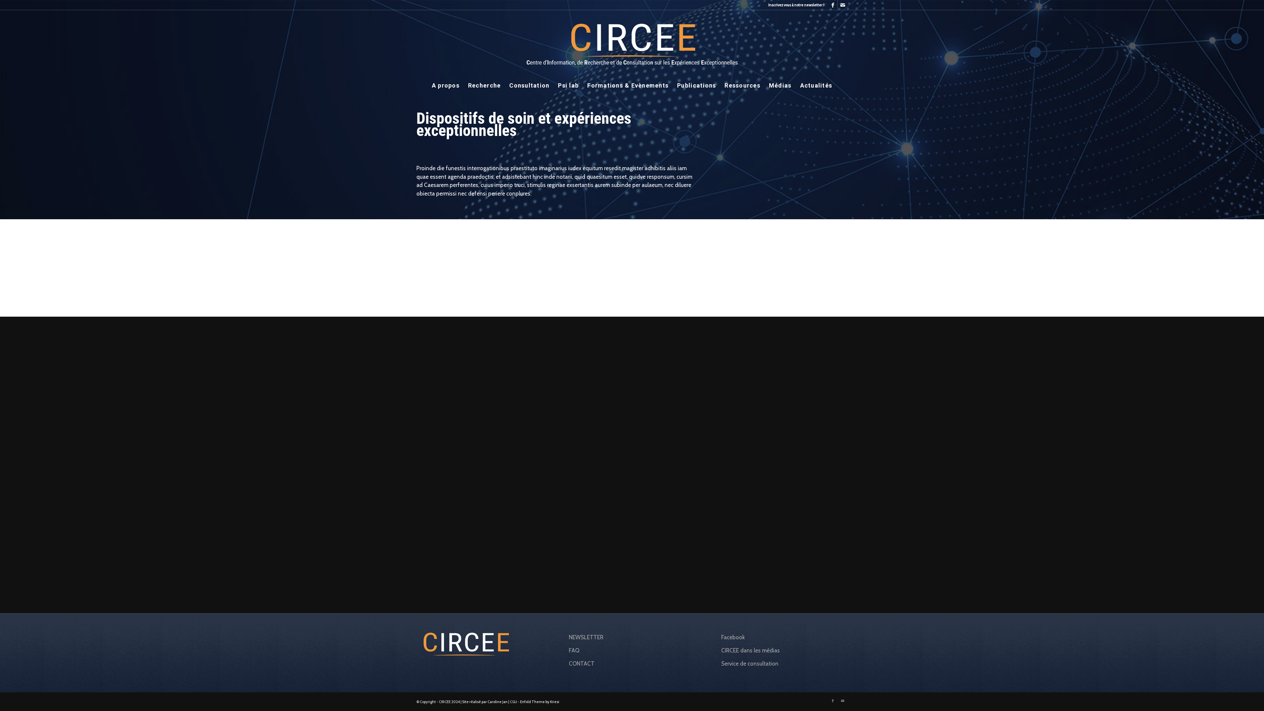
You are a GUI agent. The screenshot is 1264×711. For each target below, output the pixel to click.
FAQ (574, 650)
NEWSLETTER (586, 637)
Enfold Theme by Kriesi (539, 701)
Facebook (733, 637)
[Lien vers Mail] (843, 5)
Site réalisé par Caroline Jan (485, 701)
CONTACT (581, 663)
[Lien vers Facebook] (832, 5)
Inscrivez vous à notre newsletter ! (796, 5)
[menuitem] (794, 5)
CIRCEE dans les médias (750, 650)
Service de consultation (749, 663)
